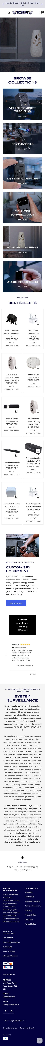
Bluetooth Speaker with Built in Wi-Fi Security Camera (33, 459)
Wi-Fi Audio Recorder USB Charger (33, 331)
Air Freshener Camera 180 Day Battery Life (33, 419)
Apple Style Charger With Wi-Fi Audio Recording (12, 504)
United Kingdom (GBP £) (13, 1019)
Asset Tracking (9, 949)
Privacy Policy (30, 912)
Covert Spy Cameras (11, 940)
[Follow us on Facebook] (6, 1008)
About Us (28, 890)
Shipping (28, 908)
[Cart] (40, 10)
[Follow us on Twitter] (11, 1008)
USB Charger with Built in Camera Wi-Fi (12, 331)
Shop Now (14, 53)
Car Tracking (8, 935)
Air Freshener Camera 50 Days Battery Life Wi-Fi (12, 375)
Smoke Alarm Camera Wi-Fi (33, 373)
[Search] (9, 11)
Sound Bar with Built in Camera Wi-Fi (12, 461)
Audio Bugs (7, 944)
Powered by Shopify (27, 1026)
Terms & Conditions (33, 903)
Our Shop (29, 917)
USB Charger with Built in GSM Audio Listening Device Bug (33, 505)
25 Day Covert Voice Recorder (12, 417)
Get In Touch (16, 601)
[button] (6, 653)
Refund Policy (30, 922)
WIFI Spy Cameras (10, 953)
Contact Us (29, 894)
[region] (22, 652)
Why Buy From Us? (32, 899)
